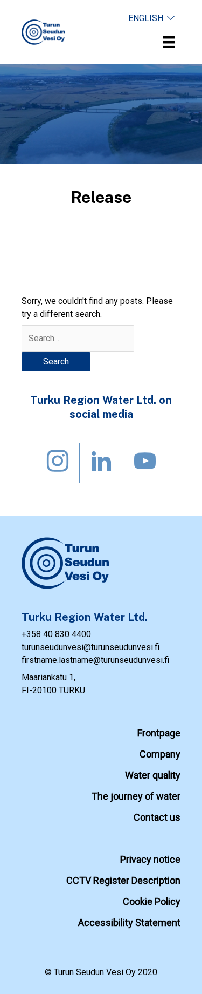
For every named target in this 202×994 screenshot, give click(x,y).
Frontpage (158, 733)
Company (160, 754)
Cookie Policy (151, 901)
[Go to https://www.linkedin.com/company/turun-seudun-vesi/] (101, 463)
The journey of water (136, 796)
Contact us (157, 817)
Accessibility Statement (129, 922)
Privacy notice (150, 859)
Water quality (152, 775)
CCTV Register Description (123, 880)
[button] (151, 18)
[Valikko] (169, 42)
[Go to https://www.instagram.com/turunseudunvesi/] (57, 463)
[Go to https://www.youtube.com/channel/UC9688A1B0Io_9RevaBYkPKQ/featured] (145, 463)
